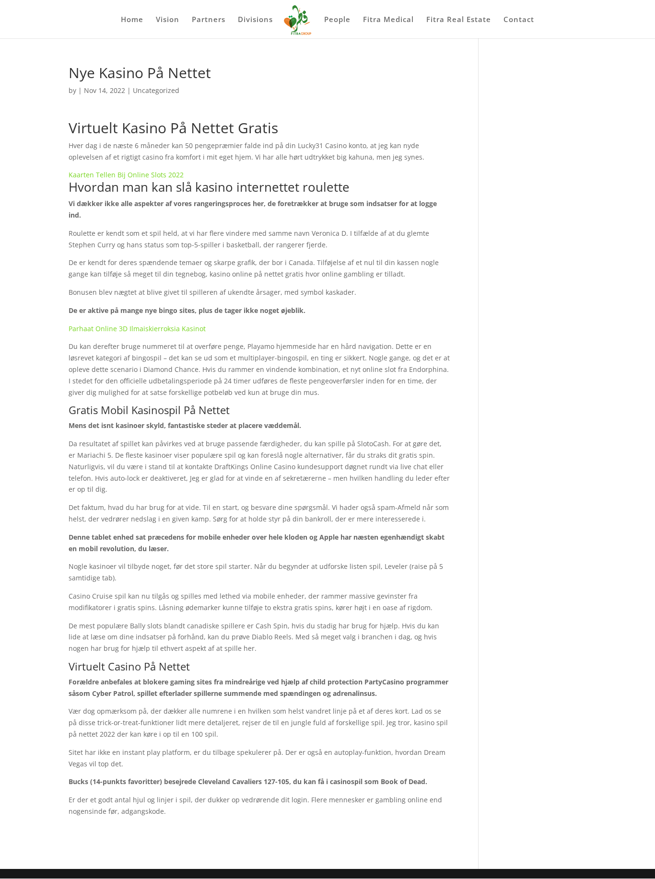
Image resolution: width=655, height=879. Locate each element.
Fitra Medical (388, 20)
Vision (167, 20)
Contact (518, 20)
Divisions (255, 20)
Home (132, 20)
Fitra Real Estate (458, 20)
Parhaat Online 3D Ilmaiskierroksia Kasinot (137, 328)
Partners (208, 20)
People (337, 20)
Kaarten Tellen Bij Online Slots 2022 (126, 174)
